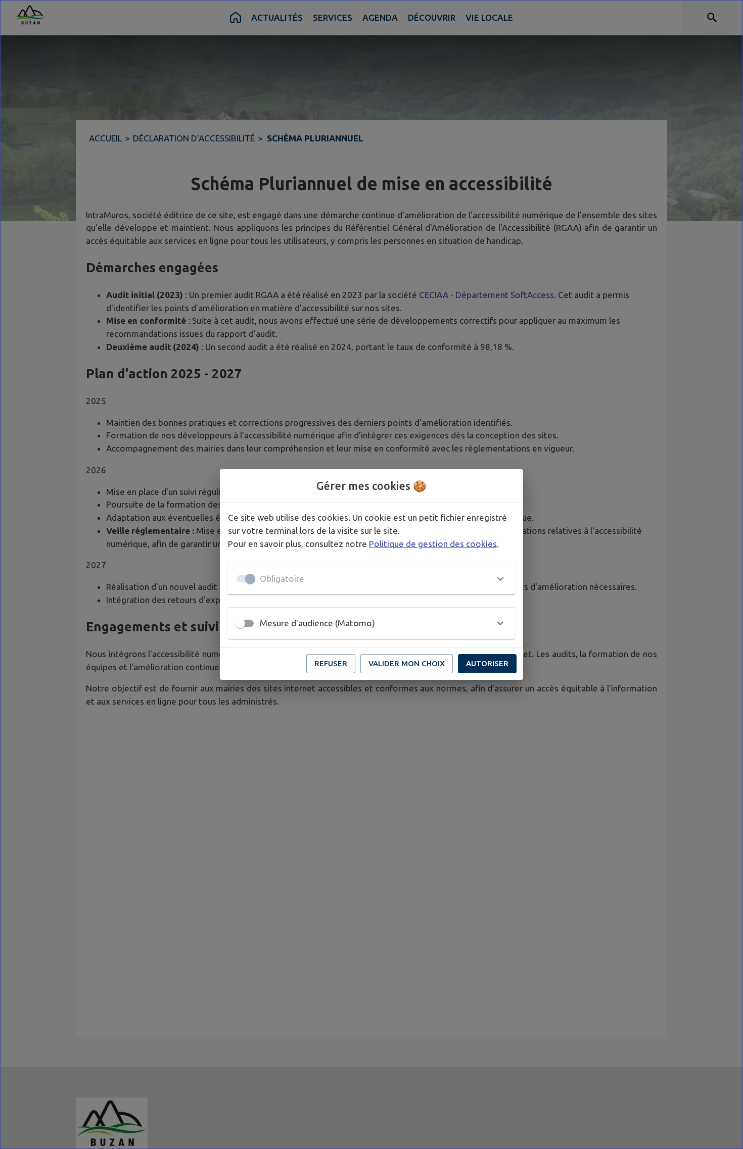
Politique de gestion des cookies (433, 543)
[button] (371, 578)
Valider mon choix (406, 663)
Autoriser (487, 663)
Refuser (330, 663)
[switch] (240, 623)
